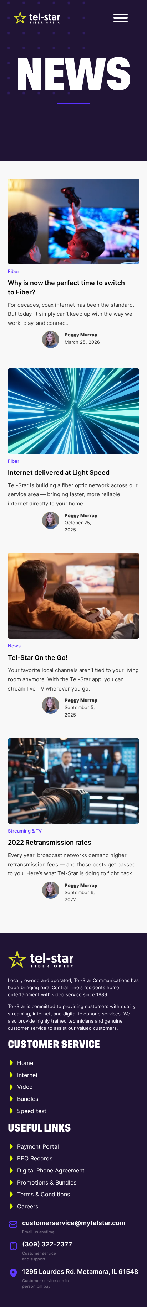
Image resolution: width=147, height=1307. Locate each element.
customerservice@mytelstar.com (73, 1223)
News (14, 646)
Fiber (13, 271)
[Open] (120, 18)
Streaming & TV (25, 831)
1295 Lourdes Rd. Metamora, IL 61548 (80, 1271)
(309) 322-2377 (47, 1244)
